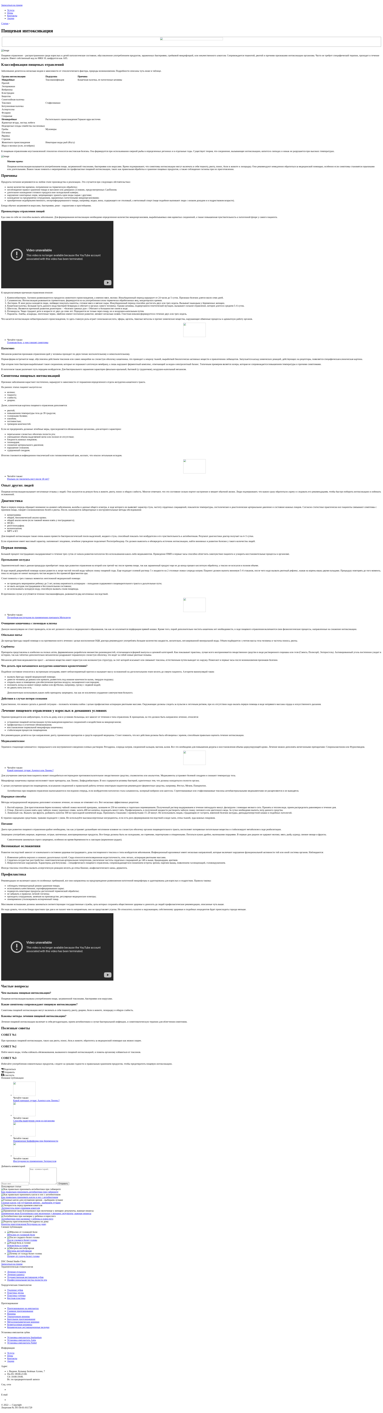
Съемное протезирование (20, 1311)
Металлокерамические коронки (23, 1322)
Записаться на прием (11, 5)
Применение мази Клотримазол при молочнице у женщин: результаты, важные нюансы (46, 1213)
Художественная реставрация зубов (25, 1277)
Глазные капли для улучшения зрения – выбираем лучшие (31, 1202)
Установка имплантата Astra (21, 1340)
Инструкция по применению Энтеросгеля (34, 1161)
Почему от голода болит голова (23, 1256)
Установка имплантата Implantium (24, 1337)
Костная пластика (16, 1298)
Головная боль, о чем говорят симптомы (27, 342)
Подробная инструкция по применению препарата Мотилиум (39, 617)
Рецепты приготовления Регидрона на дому (23, 1224)
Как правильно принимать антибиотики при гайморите (29, 1192)
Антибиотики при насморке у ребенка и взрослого (27, 1219)
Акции (10, 18)
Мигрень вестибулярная (19, 1251)
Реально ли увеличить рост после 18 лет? (28, 479)
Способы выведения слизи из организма (34, 1120)
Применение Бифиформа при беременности (35, 1141)
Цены (10, 13)
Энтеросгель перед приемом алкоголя (20, 1208)
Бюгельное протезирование (21, 1319)
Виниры (11, 1313)
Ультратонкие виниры (18, 1316)
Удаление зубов (15, 1290)
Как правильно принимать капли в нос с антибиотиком (29, 1197)
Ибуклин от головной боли (21, 1234)
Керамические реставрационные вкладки (28, 1327)
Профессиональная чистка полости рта (27, 1280)
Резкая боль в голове (17, 1245)
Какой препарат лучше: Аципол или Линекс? (30, 770)
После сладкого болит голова (22, 1240)
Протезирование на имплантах (23, 1308)
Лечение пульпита (16, 1272)
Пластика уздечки (16, 1295)
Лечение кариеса (15, 1274)
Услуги (10, 10)
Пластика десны (15, 1293)
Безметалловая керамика (19, 1324)
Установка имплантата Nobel (22, 1343)
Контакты (12, 15)
